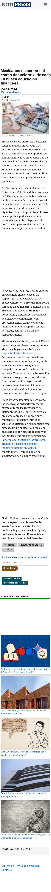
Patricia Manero (11, 92)
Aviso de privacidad (37, 557)
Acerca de (8, 865)
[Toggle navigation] (45, 4)
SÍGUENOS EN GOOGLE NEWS (15, 583)
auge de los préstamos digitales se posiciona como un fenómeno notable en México (24, 443)
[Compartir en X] (5, 96)
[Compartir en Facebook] (2, 96)
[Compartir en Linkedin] (8, 96)
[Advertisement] (25, 42)
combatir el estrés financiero (18, 353)
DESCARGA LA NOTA (11, 579)
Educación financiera (31, 545)
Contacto (7, 869)
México (8, 550)
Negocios (15, 100)
